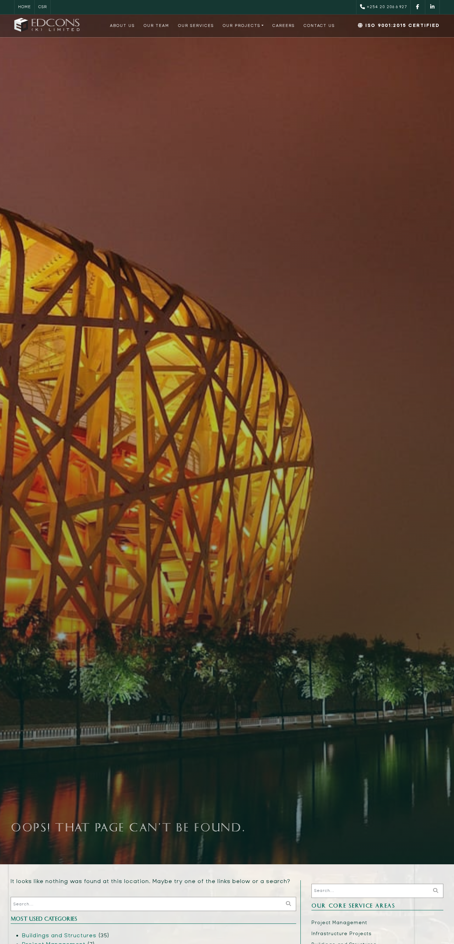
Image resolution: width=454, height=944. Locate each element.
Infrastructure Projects (341, 933)
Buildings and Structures (59, 935)
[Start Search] (288, 904)
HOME (24, 7)
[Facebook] (418, 7)
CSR (42, 7)
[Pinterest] (432, 7)
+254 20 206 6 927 (386, 7)
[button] (243, 25)
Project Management (339, 922)
